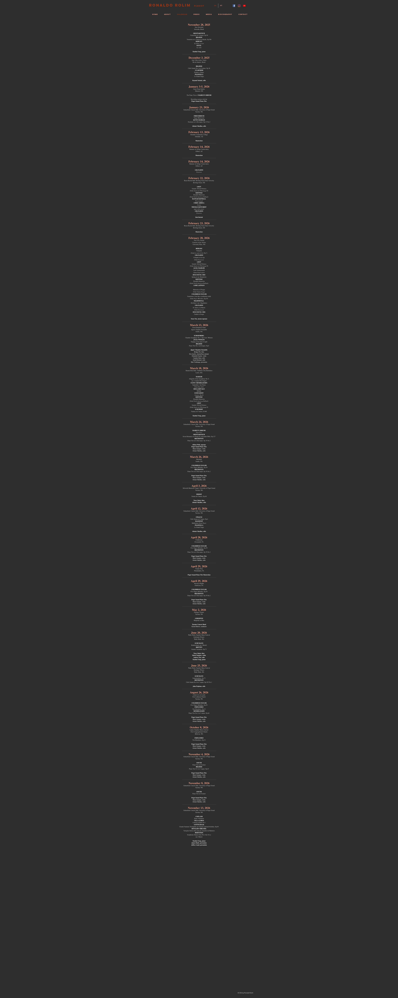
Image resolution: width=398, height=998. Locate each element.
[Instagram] (239, 5)
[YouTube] (244, 5)
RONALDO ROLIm (170, 5)
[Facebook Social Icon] (234, 5)
